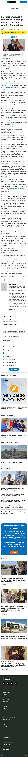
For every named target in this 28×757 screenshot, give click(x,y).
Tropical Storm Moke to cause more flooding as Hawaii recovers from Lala (13, 512)
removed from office (8, 87)
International (20, 6)
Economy (3, 635)
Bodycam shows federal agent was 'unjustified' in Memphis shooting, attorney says (13, 500)
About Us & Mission (6, 692)
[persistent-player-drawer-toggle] (26, 755)
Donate (14, 552)
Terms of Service (6, 711)
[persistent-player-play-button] (2, 755)
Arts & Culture (3, 605)
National (11, 6)
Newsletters (5, 694)
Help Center (5, 731)
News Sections (14, 8)
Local (4, 6)
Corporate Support (6, 737)
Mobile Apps (5, 701)
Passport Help (5, 728)
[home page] (11, 2)
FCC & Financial (6, 699)
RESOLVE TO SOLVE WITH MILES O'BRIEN (12, 462)
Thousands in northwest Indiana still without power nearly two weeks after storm (12, 495)
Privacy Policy (5, 706)
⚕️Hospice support (7, 319)
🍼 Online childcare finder (9, 324)
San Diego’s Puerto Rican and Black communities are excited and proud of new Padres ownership (13, 665)
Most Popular (5, 468)
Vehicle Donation (6, 749)
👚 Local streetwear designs (10, 321)
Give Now (23, 2)
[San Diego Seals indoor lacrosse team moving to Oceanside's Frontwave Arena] (14, 626)
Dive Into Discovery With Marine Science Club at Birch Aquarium (14, 436)
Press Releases (6, 703)
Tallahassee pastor (18, 188)
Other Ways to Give (6, 744)
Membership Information (8, 742)
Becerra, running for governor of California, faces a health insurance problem (12, 489)
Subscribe (14, 369)
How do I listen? (6, 726)
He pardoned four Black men (8, 119)
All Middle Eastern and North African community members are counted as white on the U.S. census (14, 408)
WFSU (24, 276)
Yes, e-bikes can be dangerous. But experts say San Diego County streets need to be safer (13, 580)
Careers (4, 696)
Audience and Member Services (9, 717)
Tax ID (4, 746)
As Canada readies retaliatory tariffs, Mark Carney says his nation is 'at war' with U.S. (12, 506)
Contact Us (5, 721)
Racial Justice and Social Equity (7, 661)
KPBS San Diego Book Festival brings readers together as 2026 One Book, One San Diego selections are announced (13, 609)
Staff (4, 708)
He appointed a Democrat (16, 120)
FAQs (4, 724)
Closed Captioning (6, 719)
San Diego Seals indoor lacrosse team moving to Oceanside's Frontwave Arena (14, 637)
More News (5, 559)
